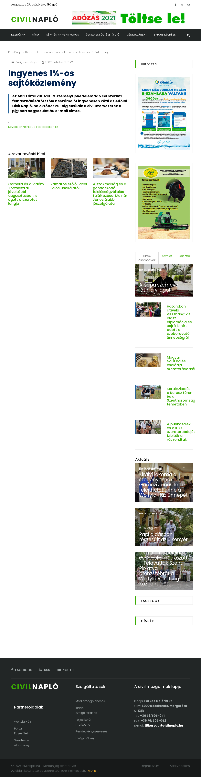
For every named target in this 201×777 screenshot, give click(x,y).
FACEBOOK (23, 670)
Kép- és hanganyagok (63, 34)
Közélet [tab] (167, 256)
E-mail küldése (165, 34)
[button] (39, 35)
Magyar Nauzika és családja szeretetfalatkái (181, 363)
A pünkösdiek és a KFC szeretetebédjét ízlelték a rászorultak (181, 432)
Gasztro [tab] (184, 256)
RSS (46, 670)
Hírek (28, 52)
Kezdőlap (14, 52)
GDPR (92, 771)
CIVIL (35, 19)
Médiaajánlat (137, 34)
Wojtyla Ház (22, 721)
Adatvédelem (180, 766)
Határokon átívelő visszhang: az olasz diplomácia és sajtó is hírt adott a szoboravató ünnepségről (179, 322)
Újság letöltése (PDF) (103, 34)
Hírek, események (48, 52)
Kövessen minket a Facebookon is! (33, 127)
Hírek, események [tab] (146, 258)
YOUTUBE (69, 670)
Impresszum (150, 766)
